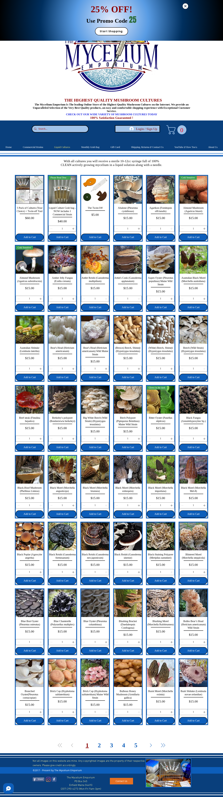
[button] (185, 6)
